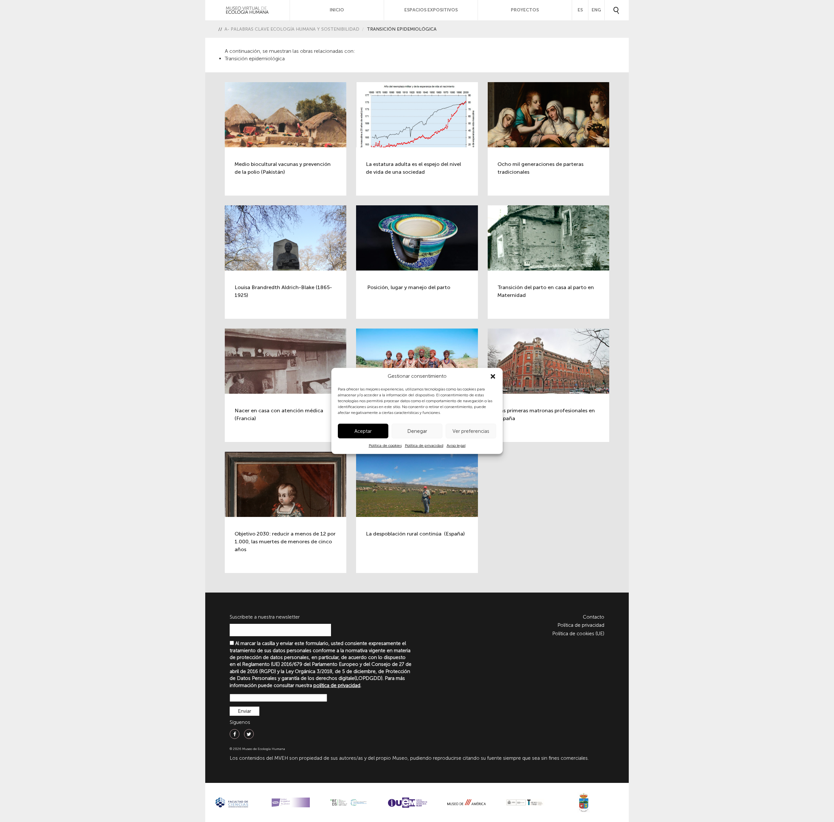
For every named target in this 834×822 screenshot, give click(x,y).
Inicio (337, 10)
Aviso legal (456, 445)
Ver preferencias (471, 431)
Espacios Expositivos (431, 10)
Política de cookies (385, 445)
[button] (493, 376)
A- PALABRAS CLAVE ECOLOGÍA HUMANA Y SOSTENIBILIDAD (291, 29)
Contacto (593, 617)
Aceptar (363, 431)
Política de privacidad (424, 445)
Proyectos (525, 10)
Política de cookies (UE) (578, 634)
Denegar (417, 431)
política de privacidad (336, 685)
